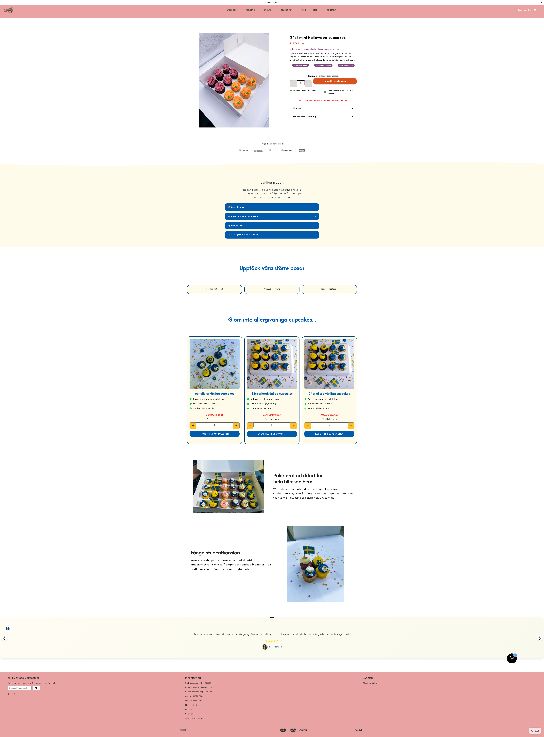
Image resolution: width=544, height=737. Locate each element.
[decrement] (293, 83)
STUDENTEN (287, 10)
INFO (303, 10)
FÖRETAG (250, 10)
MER (315, 10)
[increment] (308, 83)
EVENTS (268, 10)
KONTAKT (331, 10)
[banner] (8, 10)
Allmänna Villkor (370, 683)
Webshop (232, 10)
